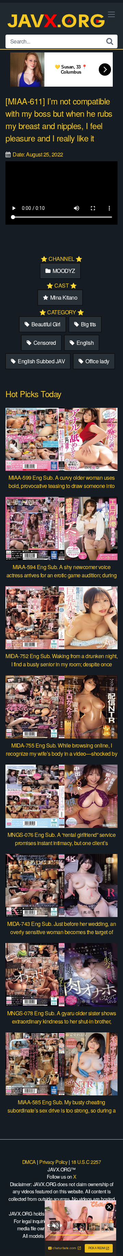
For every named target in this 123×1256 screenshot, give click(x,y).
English (84, 343)
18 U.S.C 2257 (86, 1161)
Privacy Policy (53, 1161)
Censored (44, 343)
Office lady (96, 361)
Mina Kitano (63, 297)
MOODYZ (63, 271)
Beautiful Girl (45, 324)
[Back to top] (111, 1241)
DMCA (29, 1161)
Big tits (88, 324)
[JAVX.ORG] (56, 21)
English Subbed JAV (41, 361)
